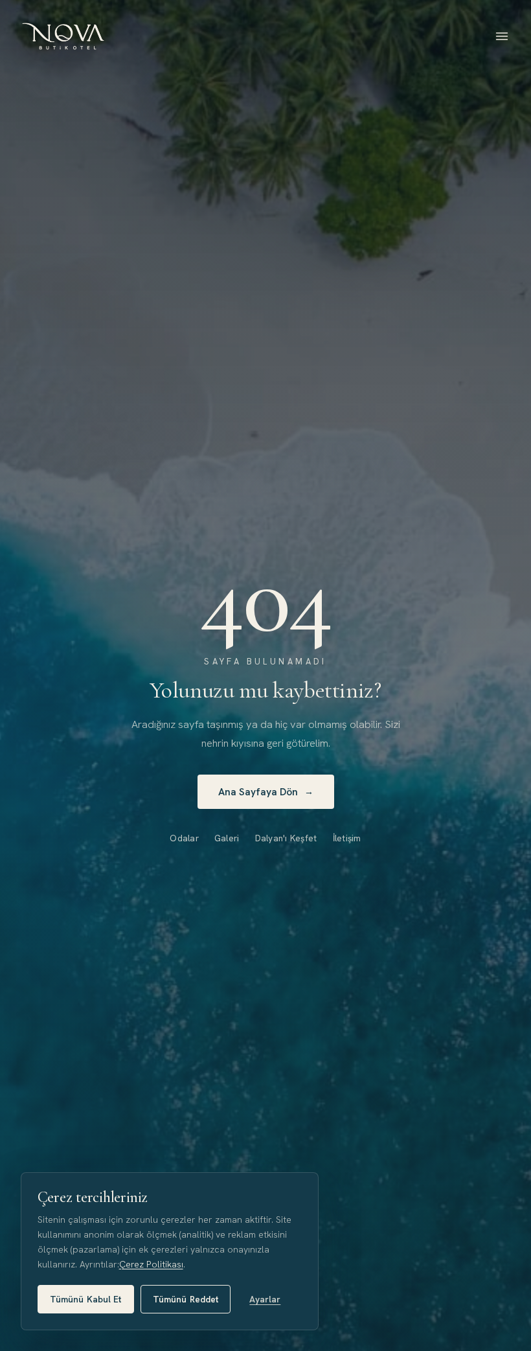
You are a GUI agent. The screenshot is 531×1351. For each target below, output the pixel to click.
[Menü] (502, 36)
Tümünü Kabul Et (86, 1299)
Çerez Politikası (151, 1264)
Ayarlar (264, 1299)
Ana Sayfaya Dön (265, 792)
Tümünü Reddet (186, 1299)
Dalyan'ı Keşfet (286, 838)
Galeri (227, 838)
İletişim (347, 838)
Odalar (184, 838)
